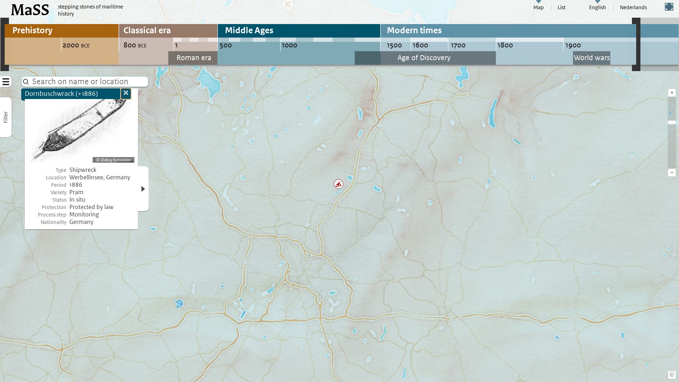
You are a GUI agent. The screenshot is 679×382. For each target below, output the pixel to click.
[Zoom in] (672, 122)
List (561, 7)
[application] (339, 191)
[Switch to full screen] (669, 7)
